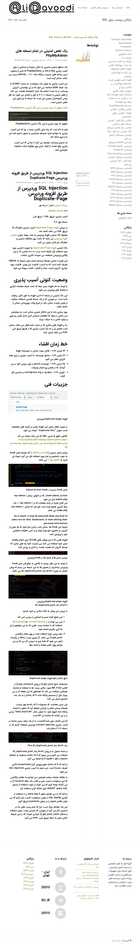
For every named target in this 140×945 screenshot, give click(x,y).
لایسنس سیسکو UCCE (120, 197)
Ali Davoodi (19, 60)
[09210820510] (60, 913)
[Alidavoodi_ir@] (60, 900)
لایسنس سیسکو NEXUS (119, 187)
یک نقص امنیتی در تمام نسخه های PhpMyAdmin (41, 53)
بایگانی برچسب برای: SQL (116, 20)
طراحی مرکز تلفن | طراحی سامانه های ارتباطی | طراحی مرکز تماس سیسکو (119, 124)
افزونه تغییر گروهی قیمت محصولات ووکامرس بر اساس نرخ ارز (119, 83)
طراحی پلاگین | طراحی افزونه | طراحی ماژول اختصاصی (120, 113)
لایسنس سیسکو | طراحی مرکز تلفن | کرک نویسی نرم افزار (119, 160)
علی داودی (116, 940)
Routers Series (123, 50)
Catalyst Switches (121, 39)
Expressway (125, 43)
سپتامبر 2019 (125, 243)
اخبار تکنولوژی (37, 60)
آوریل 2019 (126, 247)
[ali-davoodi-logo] (42, 7)
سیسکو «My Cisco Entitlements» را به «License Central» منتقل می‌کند (88, 877)
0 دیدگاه (50, 60)
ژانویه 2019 (126, 254)
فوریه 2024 (126, 240)
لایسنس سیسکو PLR (121, 190)
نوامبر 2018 (126, 258)
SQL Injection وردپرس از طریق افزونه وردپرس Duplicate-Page (39, 175)
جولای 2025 (125, 232)
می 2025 (127, 236)
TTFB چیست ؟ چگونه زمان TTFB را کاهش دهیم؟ (88, 897)
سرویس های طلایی (122, 91)
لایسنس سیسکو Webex (120, 205)
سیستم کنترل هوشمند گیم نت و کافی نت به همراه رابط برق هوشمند (119, 98)
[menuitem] (127, 7)
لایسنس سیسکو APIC (120, 168)
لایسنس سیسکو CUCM (120, 179)
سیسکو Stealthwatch (120, 106)
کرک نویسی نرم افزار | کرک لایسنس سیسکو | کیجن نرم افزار (119, 135)
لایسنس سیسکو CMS (120, 172)
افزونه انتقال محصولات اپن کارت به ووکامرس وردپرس (120, 72)
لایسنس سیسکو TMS (120, 194)
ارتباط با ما (126, 58)
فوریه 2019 (126, 251)
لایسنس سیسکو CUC (121, 175)
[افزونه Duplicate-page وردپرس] (83, 179)
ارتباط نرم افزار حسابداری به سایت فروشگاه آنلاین (119, 63)
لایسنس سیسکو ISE (121, 183)
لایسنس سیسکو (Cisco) (119, 153)
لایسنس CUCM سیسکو (120, 142)
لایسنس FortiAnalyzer (119, 146)
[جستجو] (56, 7)
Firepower (126, 47)
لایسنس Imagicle (122, 150)
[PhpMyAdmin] (83, 56)
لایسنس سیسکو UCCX (120, 201)
